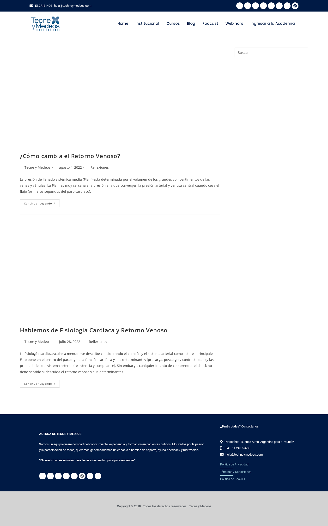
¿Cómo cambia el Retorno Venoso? (70, 156)
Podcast (210, 23)
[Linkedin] (90, 476)
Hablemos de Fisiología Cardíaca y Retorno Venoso (94, 330)
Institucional (147, 23)
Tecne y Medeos (37, 167)
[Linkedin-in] (271, 5)
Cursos (173, 23)
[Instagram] (279, 5)
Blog (191, 23)
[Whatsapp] (239, 5)
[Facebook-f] (263, 5)
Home (122, 23)
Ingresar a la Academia (272, 23)
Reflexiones (100, 167)
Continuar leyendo (42, 202)
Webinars (234, 23)
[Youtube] (287, 5)
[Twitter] (255, 5)
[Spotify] (247, 5)
